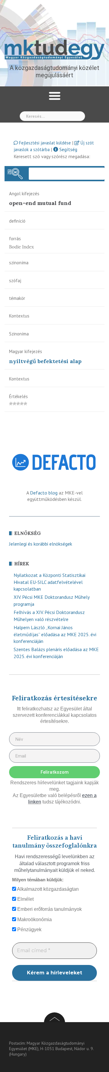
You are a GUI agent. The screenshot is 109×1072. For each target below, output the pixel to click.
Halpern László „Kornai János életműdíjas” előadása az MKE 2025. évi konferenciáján (55, 634)
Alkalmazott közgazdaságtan (47, 889)
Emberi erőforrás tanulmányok (49, 909)
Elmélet (25, 899)
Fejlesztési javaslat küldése (44, 143)
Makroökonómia (34, 919)
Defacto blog (44, 493)
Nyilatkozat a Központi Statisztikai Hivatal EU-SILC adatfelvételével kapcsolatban (49, 582)
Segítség (67, 149)
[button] (54, 95)
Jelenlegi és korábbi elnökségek (40, 544)
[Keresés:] (52, 116)
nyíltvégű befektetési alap (45, 361)
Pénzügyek (28, 929)
